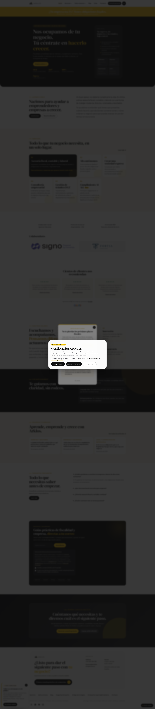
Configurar (90, 364)
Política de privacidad (57, 360)
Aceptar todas (58, 364)
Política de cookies (93, 358)
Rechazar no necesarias (73, 364)
